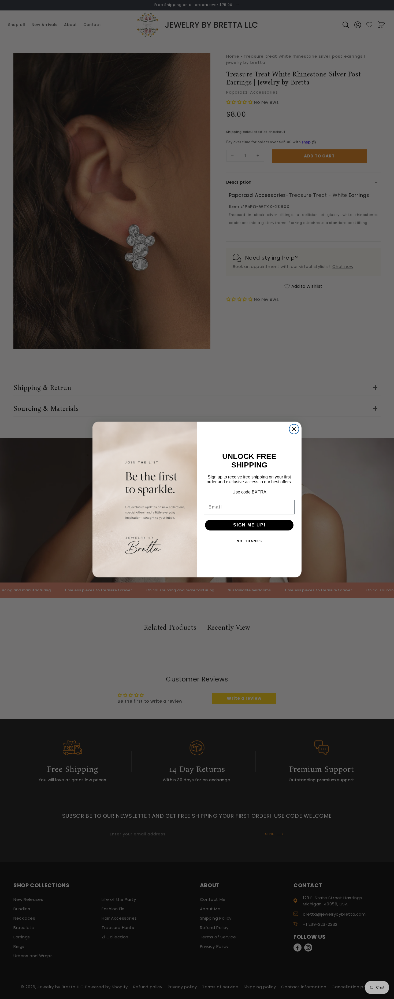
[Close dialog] (294, 429)
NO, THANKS (249, 541)
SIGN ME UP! (249, 525)
